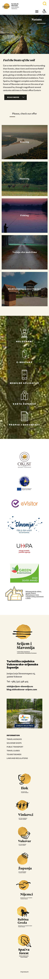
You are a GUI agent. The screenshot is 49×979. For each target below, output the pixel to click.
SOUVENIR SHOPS (14, 743)
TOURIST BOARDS (14, 754)
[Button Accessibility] (44, 15)
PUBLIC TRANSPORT (15, 747)
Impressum (24, 972)
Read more (13, 97)
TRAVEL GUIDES (13, 750)
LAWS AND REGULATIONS (17, 758)
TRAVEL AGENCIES (14, 739)
